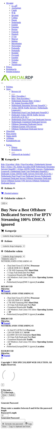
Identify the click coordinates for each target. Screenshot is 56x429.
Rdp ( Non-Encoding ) (20, 98)
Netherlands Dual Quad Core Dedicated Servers (31, 119)
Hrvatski (9, 3)
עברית (14, 36)
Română (14, 53)
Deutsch (14, 34)
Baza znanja (11, 133)
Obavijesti (10, 131)
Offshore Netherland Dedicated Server (27, 129)
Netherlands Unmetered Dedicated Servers (28, 122)
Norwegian (16, 46)
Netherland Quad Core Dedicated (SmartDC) (30, 112)
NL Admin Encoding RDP (22, 103)
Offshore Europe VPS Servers (23, 126)
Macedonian (16, 43)
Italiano (14, 41)
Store (9, 89)
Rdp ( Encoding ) (18, 96)
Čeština (14, 18)
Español (14, 57)
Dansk (14, 20)
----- (13, 94)
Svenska (14, 60)
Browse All (16, 91)
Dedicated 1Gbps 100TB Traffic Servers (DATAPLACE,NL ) (28, 116)
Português (15, 48)
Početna (9, 87)
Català (14, 10)
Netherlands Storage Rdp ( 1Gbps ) (26, 101)
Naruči (6, 291)
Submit (11, 395)
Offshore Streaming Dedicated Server (26, 124)
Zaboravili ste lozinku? (20, 154)
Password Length (9, 413)
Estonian (15, 27)
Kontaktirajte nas (13, 140)
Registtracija (11, 69)
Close (4, 395)
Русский (15, 55)
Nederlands (16, 22)
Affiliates (10, 138)
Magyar (14, 39)
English (14, 25)
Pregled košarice (13, 71)
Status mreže (11, 136)
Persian (14, 29)
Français (14, 32)
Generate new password (13, 424)
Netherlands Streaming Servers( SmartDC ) (29, 105)
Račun (9, 145)
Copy (29, 424)
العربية (14, 6)
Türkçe (14, 62)
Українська (16, 64)
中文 (13, 13)
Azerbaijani (16, 8)
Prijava (9, 67)
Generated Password (10, 418)
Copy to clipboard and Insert (19, 427)
